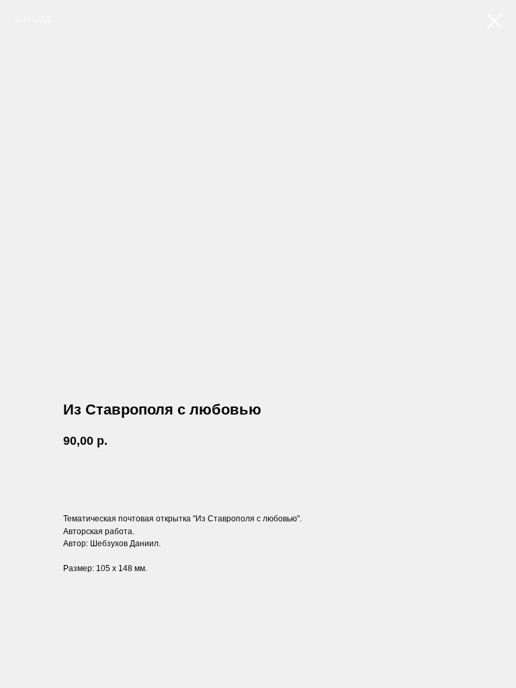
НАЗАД (37, 19)
